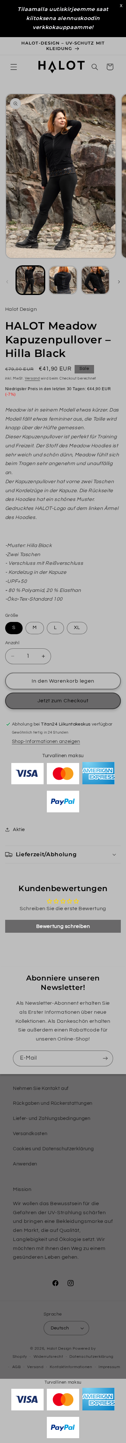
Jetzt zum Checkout (63, 700)
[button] (13, 66)
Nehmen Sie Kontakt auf (41, 1088)
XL (77, 627)
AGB (16, 1367)
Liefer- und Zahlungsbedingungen (51, 1118)
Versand (32, 378)
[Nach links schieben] (7, 282)
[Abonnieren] (105, 1058)
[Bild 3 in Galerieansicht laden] (95, 280)
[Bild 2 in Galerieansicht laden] (63, 280)
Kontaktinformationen (71, 1367)
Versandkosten (30, 1133)
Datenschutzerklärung (91, 1356)
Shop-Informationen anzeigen (46, 741)
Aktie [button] (19, 829)
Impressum (109, 1367)
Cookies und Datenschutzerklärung (53, 1148)
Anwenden (25, 1164)
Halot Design (59, 1348)
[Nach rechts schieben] (119, 282)
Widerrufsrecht (48, 1356)
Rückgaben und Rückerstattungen (52, 1103)
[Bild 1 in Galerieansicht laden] (30, 280)
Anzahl (12, 643)
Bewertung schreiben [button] (63, 926)
